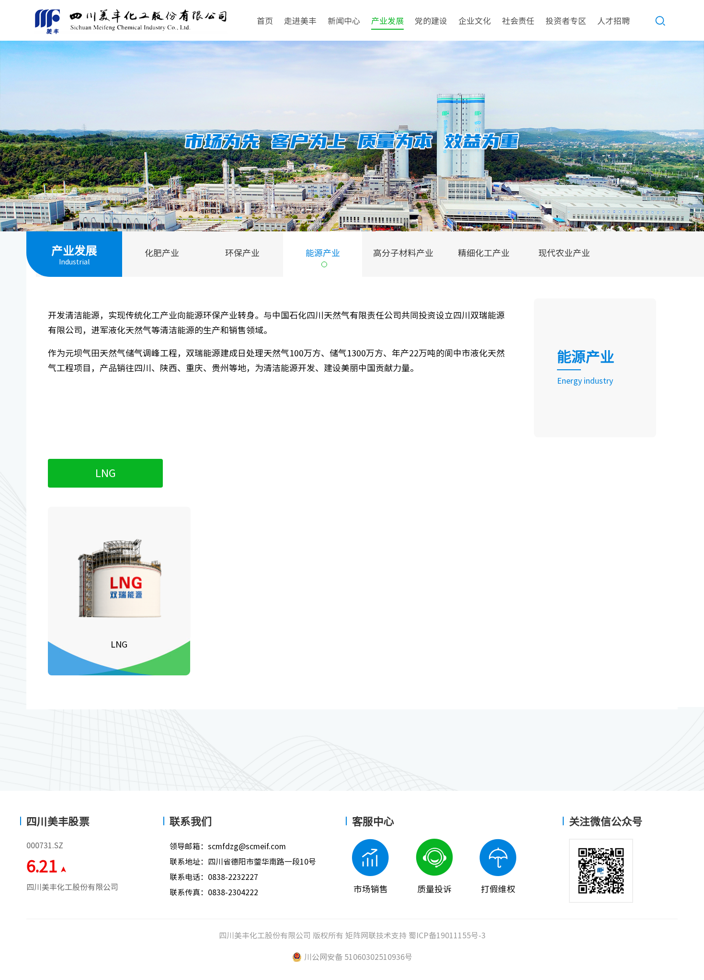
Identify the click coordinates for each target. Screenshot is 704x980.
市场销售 (370, 889)
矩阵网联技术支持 (376, 935)
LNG (105, 473)
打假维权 (498, 889)
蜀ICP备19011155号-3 (447, 935)
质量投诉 (434, 889)
